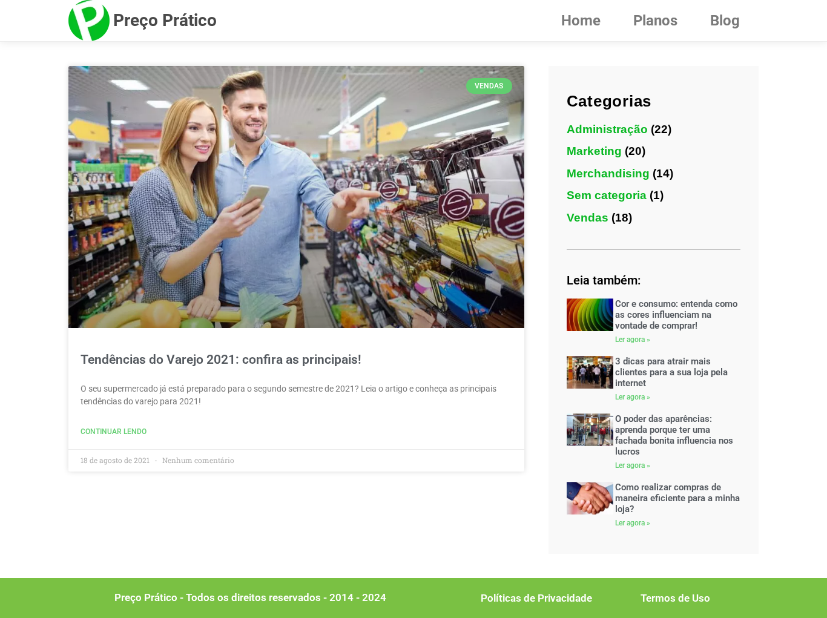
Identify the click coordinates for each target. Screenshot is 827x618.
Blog (725, 20)
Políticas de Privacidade (536, 598)
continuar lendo (114, 431)
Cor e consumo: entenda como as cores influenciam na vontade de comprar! (676, 314)
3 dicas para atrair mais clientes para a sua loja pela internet (671, 372)
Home (581, 20)
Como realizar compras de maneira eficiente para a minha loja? (677, 498)
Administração (607, 129)
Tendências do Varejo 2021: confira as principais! (221, 359)
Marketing (594, 151)
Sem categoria (607, 195)
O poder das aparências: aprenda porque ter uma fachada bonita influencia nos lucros (674, 435)
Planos (655, 20)
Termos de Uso (675, 598)
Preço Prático (165, 20)
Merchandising (608, 173)
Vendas (587, 217)
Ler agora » (632, 339)
